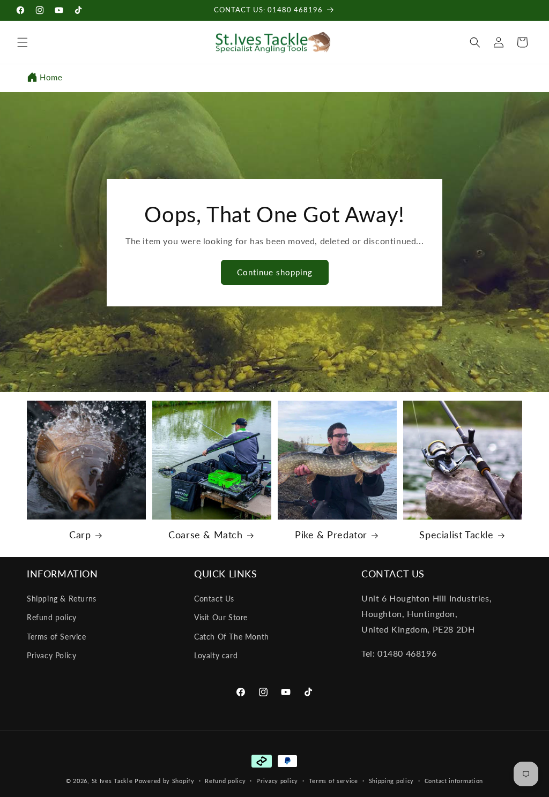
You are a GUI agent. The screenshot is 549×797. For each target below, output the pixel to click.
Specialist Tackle (456, 534)
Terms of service (333, 780)
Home (51, 77)
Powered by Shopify (165, 780)
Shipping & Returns (62, 598)
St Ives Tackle (112, 780)
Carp (80, 534)
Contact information (454, 780)
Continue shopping (274, 272)
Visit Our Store (221, 617)
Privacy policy (277, 780)
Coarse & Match (205, 534)
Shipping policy (391, 780)
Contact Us (214, 598)
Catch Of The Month (231, 636)
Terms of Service (56, 636)
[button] (22, 42)
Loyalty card (216, 655)
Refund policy (52, 617)
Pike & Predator (331, 534)
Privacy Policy (51, 655)
